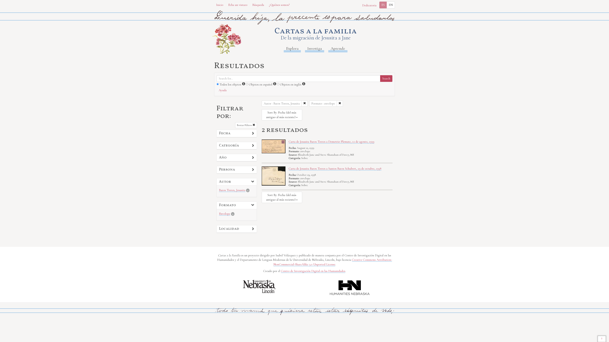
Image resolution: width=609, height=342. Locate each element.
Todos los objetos (230, 84)
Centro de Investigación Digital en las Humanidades (313, 271)
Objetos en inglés (290, 84)
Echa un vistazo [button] (237, 5)
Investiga (314, 48)
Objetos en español (260, 84)
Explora (292, 48)
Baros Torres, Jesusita (232, 190)
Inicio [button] (219, 5)
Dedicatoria (369, 5)
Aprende (338, 48)
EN (391, 5)
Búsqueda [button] (258, 5)
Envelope (224, 214)
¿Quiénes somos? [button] (279, 5)
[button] (237, 133)
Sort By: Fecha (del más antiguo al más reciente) (281, 115)
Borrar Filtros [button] (244, 125)
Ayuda (223, 90)
